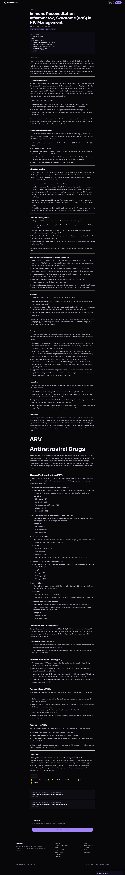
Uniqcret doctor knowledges (37, 29)
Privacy (97, 864)
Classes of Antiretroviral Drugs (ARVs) (44, 42)
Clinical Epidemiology (61, 845)
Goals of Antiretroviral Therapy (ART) (44, 46)
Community (87, 852)
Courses (57, 856)
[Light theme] (109, 2)
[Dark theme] (112, 2)
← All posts (33, 9)
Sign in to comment (63, 830)
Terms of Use (89, 864)
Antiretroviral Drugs (37, 40)
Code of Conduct (104, 864)
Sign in (118, 2)
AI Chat (86, 850)
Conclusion (36, 52)
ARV (32, 38)
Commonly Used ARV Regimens (42, 44)
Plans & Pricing (88, 845)
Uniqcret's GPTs (60, 850)
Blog (56, 847)
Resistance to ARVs (38, 50)
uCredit (86, 847)
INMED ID (53, 29)
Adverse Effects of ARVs (40, 48)
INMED (47, 29)
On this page (36, 34)
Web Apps (58, 854)
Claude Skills (59, 852)
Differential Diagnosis (39, 36)
